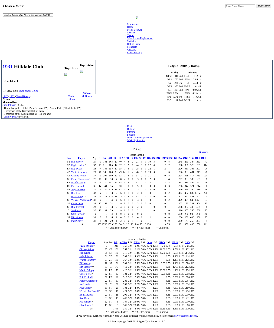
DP (175, 158)
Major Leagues (134, 29)
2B (123, 158)
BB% (137, 242)
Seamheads (132, 24)
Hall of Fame (133, 44)
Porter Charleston (80, 179)
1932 (12, 96)
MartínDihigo (71, 97)
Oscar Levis (77, 203)
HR (131, 158)
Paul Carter (76, 221)
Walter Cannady (79, 172)
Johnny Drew (11, 116)
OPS (197, 158)
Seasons (131, 32)
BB (149, 158)
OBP (185, 158)
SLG (191, 158)
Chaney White (78, 175)
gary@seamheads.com (185, 315)
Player (81, 158)
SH (168, 158)
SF (171, 158)
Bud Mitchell (77, 207)
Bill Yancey (77, 161)
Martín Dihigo (78, 182)
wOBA (123, 242)
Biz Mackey (77, 196)
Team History (23, 96)
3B (127, 158)
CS (144, 158)
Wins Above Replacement (140, 38)
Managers (132, 46)
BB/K (162, 242)
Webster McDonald (81, 200)
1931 (8, 67)
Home (130, 26)
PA (104, 158)
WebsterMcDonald (87, 94)
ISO (187, 242)
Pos (69, 158)
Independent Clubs (28, 90)
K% (149, 242)
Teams (130, 35)
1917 (5, 96)
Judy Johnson (9, 105)
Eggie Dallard (78, 165)
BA (180, 158)
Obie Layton (77, 214)
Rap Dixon (76, 168)
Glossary (131, 49)
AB (110, 158)
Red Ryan (76, 193)
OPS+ (204, 158)
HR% (175, 242)
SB (140, 158)
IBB (157, 158)
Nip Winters (77, 217)
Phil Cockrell (77, 186)
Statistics (131, 41)
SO (153, 158)
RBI (136, 158)
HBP (163, 158)
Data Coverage (134, 52)
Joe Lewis (76, 210)
